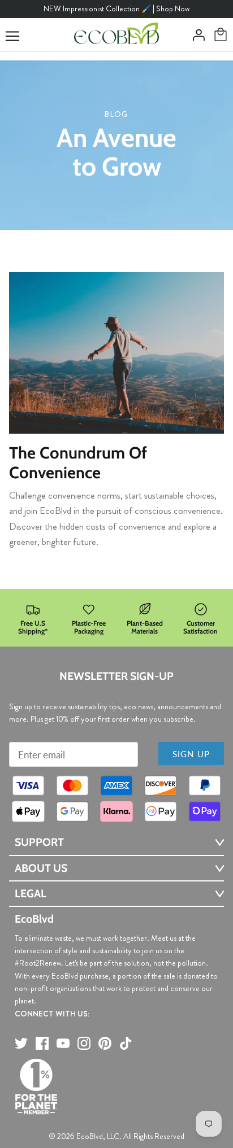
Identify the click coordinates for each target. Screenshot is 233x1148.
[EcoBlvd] (116, 35)
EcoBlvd (89, 1136)
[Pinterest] (104, 1043)
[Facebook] (42, 1043)
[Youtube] (63, 1043)
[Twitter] (21, 1043)
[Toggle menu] (12, 36)
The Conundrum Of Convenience (78, 462)
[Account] (195, 35)
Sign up (191, 754)
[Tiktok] (125, 1043)
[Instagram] (83, 1043)
